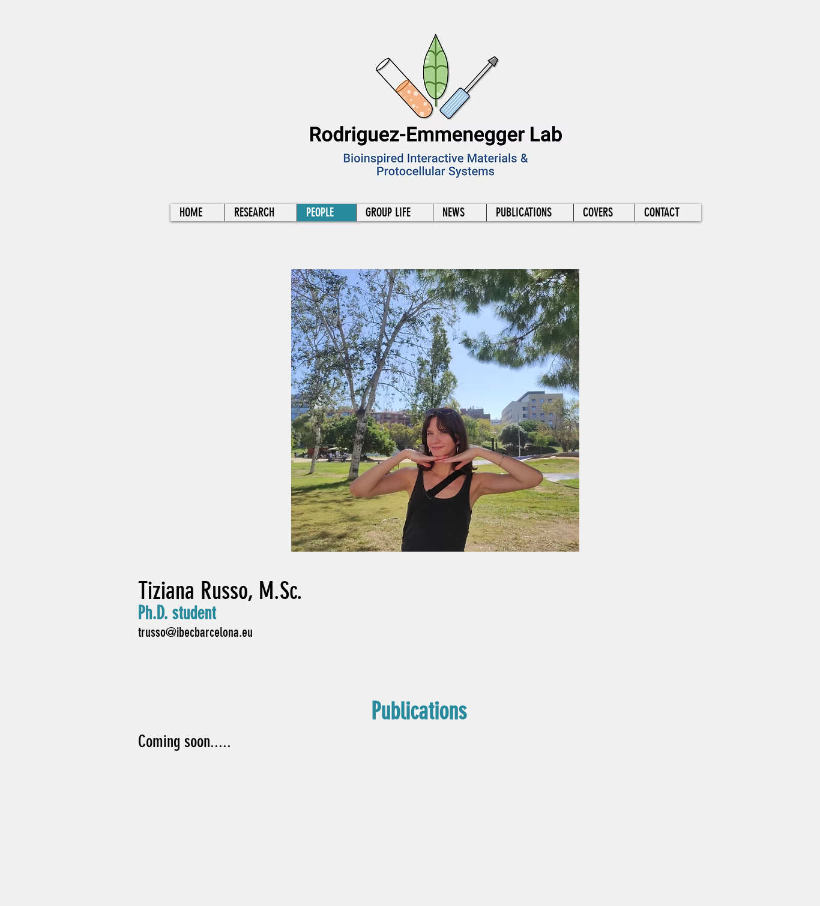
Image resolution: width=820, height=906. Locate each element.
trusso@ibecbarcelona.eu (195, 632)
